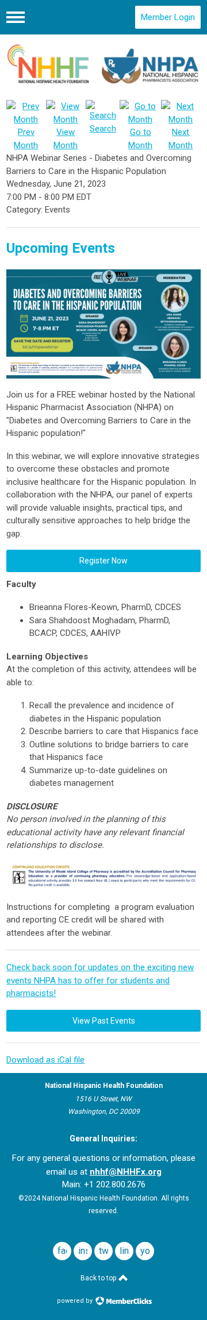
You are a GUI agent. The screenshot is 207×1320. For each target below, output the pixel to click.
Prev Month (26, 138)
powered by (75, 1300)
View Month (65, 138)
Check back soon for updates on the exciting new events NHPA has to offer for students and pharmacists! (100, 980)
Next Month (180, 138)
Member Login (168, 17)
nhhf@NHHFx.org (126, 1172)
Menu (15, 17)
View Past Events (103, 1020)
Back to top (99, 1278)
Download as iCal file (45, 1060)
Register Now (103, 560)
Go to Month (140, 138)
